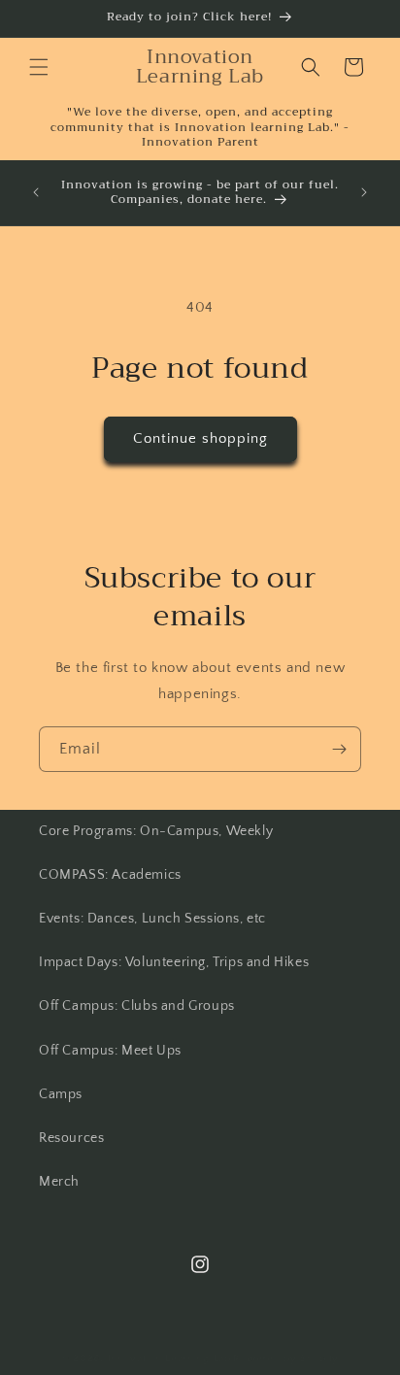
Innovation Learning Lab (169, 1358)
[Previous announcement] (36, 192)
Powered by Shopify (286, 1358)
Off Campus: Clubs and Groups (137, 1006)
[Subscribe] (338, 749)
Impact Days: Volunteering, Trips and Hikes (174, 962)
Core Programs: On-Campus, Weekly (156, 831)
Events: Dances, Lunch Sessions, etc (152, 918)
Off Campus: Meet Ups (110, 1050)
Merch (59, 1182)
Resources (71, 1138)
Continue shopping (200, 438)
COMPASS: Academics (110, 875)
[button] (38, 67)
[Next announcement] (364, 192)
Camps (61, 1094)
